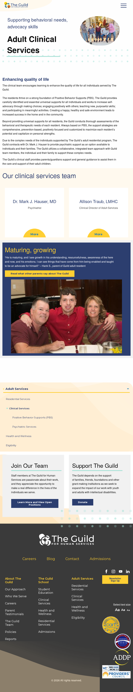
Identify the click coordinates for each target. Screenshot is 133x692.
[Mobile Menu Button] (124, 5)
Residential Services (46, 622)
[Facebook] (106, 571)
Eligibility (78, 617)
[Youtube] (120, 571)
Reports (10, 639)
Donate (82, 502)
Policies (10, 632)
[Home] (16, 4)
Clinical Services (44, 601)
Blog (51, 559)
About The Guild (13, 580)
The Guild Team (12, 623)
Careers (29, 559)
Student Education (45, 591)
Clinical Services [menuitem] (19, 408)
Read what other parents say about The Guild (40, 273)
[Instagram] (113, 571)
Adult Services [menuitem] (17, 389)
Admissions (100, 559)
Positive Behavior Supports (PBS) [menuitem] (32, 417)
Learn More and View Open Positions (35, 503)
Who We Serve (16, 596)
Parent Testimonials (14, 612)
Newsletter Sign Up (115, 579)
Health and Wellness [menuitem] (18, 436)
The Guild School (45, 580)
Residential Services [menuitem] (18, 399)
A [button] (129, 610)
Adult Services (82, 578)
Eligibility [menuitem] (11, 445)
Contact (72, 559)
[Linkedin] (127, 571)
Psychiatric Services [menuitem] (24, 426)
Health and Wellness (46, 612)
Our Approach (15, 589)
